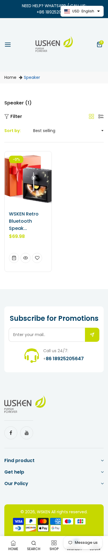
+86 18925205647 (54, 12)
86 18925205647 (65, 359)
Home (10, 77)
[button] (100, 45)
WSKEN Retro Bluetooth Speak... (24, 221)
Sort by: (12, 131)
